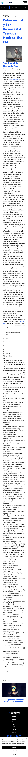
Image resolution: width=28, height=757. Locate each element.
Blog (14, 724)
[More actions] (24, 16)
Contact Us (14, 7)
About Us (14, 716)
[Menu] (25, 3)
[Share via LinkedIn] (11, 672)
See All (23, 680)
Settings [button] (14, 754)
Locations (14, 732)
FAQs (14, 727)
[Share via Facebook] (4, 672)
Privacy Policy (20, 743)
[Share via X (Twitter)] (7, 672)
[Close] (26, 739)
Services (14, 721)
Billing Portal (24, 7)
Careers (14, 729)
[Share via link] (15, 672)
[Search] (21, 3)
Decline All (14, 751)
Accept (14, 747)
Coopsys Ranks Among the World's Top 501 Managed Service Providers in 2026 (14, 701)
